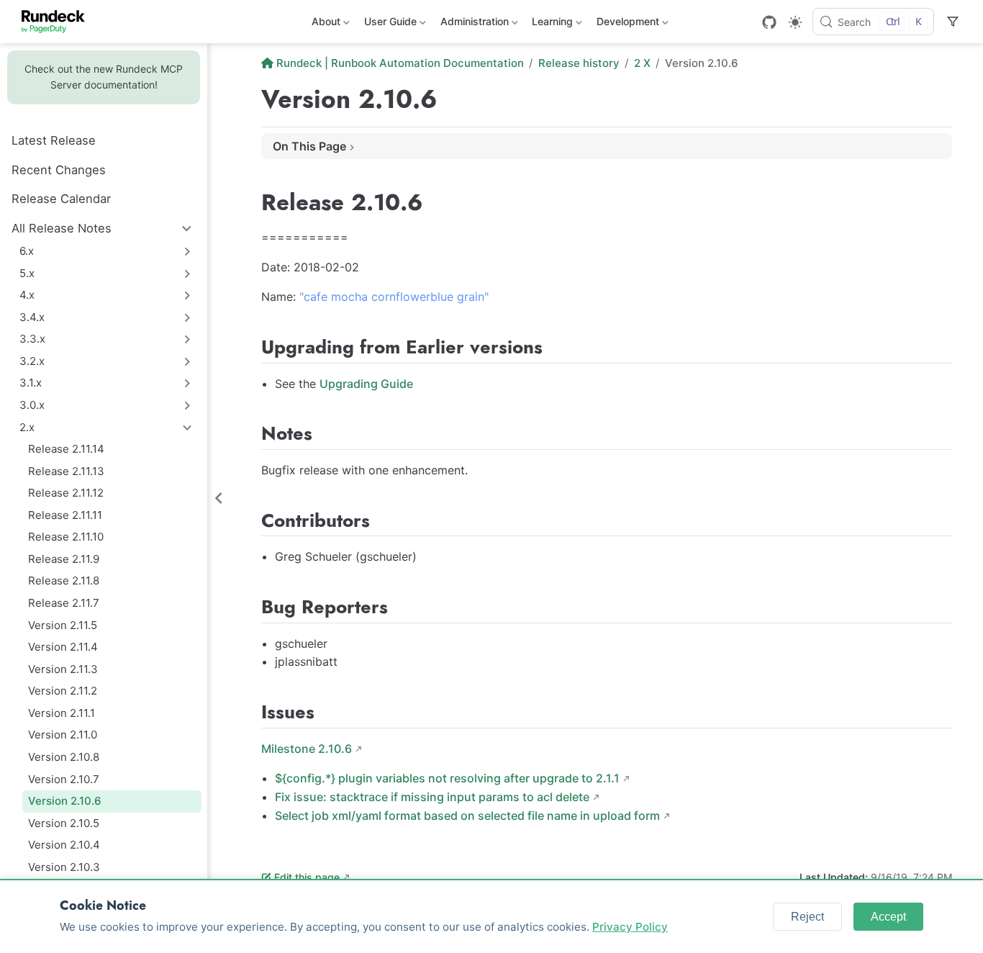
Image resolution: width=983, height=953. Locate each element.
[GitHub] (769, 22)
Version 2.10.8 (63, 757)
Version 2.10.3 (64, 867)
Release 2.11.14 (66, 449)
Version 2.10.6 (64, 801)
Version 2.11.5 (62, 625)
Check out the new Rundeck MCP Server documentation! (103, 77)
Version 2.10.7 (63, 779)
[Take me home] (58, 21)
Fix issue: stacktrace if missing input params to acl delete (432, 797)
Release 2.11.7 (63, 603)
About (324, 24)
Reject (807, 917)
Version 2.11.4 (63, 647)
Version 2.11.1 (61, 713)
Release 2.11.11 (65, 515)
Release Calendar (61, 198)
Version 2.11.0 (62, 734)
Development (626, 24)
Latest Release (54, 140)
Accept (888, 917)
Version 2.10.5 (63, 823)
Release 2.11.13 (66, 471)
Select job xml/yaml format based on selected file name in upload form (467, 815)
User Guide (389, 24)
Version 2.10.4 (64, 845)
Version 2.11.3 (63, 669)
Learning (551, 24)
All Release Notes (62, 228)
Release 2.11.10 (66, 536)
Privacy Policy (630, 927)
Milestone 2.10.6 (306, 748)
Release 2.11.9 (63, 559)
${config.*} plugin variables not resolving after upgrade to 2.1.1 (447, 778)
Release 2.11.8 (63, 580)
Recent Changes (59, 170)
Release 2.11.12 (66, 493)
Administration (473, 24)
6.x (26, 251)
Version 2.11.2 (62, 690)
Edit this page (307, 877)
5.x (27, 273)
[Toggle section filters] (953, 22)
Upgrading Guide (366, 383)
